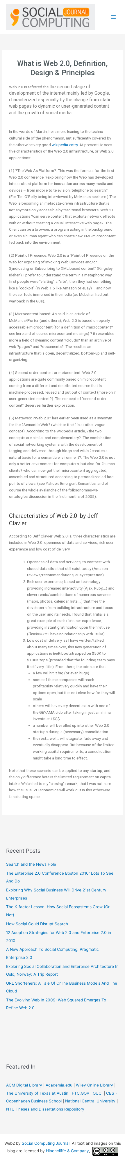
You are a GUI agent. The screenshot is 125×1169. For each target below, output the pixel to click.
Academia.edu (59, 1085)
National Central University (90, 1101)
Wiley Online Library (94, 1085)
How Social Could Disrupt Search (37, 924)
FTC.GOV (80, 1093)
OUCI (98, 1093)
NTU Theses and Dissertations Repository (45, 1109)
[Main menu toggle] (113, 17)
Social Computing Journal (45, 1143)
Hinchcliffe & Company (67, 1150)
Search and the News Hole (31, 864)
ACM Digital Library (24, 1085)
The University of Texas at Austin (37, 1093)
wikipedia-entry (65, 144)
